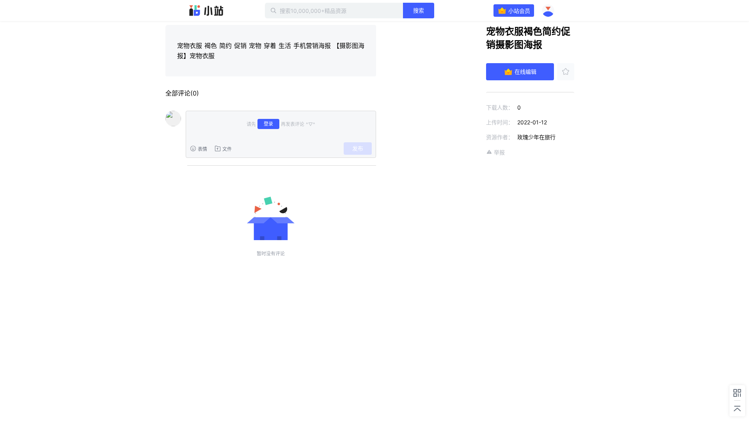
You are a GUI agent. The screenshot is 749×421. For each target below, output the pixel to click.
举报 (499, 152)
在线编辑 (525, 71)
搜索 (418, 10)
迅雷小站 (206, 10)
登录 (268, 124)
